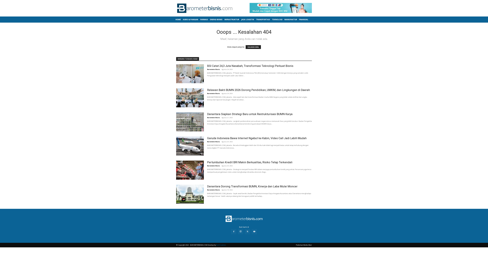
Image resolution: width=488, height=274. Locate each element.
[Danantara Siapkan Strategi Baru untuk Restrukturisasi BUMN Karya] (190, 121)
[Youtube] (254, 231)
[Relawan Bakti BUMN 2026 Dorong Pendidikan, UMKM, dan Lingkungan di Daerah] (190, 97)
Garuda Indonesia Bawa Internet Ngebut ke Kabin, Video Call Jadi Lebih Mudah (257, 138)
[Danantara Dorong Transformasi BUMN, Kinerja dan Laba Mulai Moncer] (190, 194)
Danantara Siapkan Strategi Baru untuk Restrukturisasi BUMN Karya (250, 114)
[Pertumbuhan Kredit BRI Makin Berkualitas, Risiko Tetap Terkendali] (190, 170)
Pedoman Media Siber (304, 245)
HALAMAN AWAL (253, 47)
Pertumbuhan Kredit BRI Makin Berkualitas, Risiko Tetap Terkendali (249, 162)
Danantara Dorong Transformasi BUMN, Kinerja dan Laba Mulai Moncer (252, 186)
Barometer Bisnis (213, 69)
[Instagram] (240, 231)
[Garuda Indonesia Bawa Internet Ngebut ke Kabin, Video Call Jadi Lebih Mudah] (190, 146)
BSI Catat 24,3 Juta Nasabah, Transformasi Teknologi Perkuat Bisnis (250, 65)
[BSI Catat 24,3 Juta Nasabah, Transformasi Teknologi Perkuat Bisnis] (190, 73)
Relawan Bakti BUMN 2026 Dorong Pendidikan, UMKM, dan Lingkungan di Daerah (258, 90)
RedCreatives (221, 245)
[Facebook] (233, 231)
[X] (247, 231)
